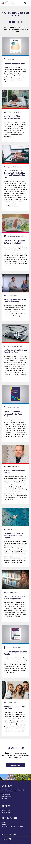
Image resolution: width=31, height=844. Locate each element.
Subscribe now (15, 765)
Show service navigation (9, 834)
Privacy (4, 824)
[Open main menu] (28, 3)
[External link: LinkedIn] (10, 839)
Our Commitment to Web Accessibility (13, 826)
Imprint (4, 822)
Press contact (6, 812)
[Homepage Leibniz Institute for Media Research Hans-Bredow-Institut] (8, 4)
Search (25, 3)
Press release (6, 810)
